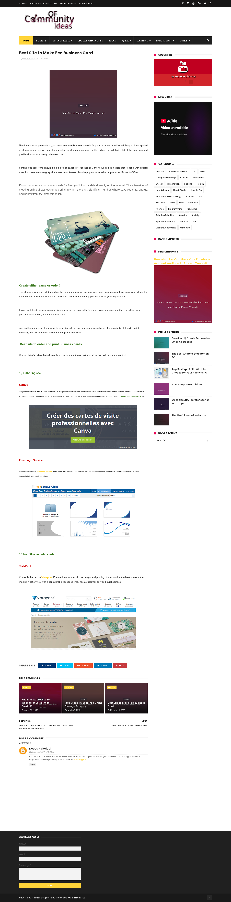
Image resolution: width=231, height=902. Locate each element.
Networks (193, 202)
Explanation (173, 183)
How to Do (196, 190)
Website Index (86, 3)
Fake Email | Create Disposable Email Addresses (191, 340)
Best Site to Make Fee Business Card (126, 704)
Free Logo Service (44, 471)
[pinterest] (183, 3)
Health (200, 183)
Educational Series (90, 40)
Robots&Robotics (165, 215)
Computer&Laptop (166, 177)
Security (183, 215)
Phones (160, 208)
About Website (68, 3)
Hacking (188, 183)
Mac (181, 202)
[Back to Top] (209, 897)
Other (184, 40)
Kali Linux (160, 202)
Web (194, 221)
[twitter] (205, 3)
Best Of (47, 58)
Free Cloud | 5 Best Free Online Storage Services (83, 704)
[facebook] (210, 3)
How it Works (180, 190)
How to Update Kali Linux (187, 384)
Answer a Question (178, 171)
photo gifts (80, 759)
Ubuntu (184, 221)
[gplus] (199, 3)
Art (194, 171)
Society (41, 40)
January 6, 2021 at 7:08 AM (43, 752)
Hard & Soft (164, 40)
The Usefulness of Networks (189, 415)
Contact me (50, 3)
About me (35, 3)
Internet (190, 196)
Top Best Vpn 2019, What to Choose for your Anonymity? (189, 370)
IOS (200, 196)
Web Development (166, 227)
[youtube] (193, 3)
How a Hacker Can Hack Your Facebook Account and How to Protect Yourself (182, 261)
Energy (159, 183)
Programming (175, 208)
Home (25, 40)
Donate (23, 3)
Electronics (198, 177)
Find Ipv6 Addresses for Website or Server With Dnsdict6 (36, 703)
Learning (142, 40)
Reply (32, 764)
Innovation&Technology (168, 196)
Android (160, 171)
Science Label (61, 40)
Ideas (112, 40)
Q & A (125, 40)
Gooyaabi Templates (74, 897)
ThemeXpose (38, 897)
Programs (192, 208)
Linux (172, 202)
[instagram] (188, 3)
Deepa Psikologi (40, 749)
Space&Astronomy (166, 221)
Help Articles (162, 190)
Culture (184, 177)
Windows (185, 227)
